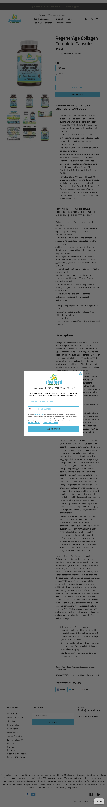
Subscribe (53, 428)
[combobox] (31, 409)
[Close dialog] (80, 374)
